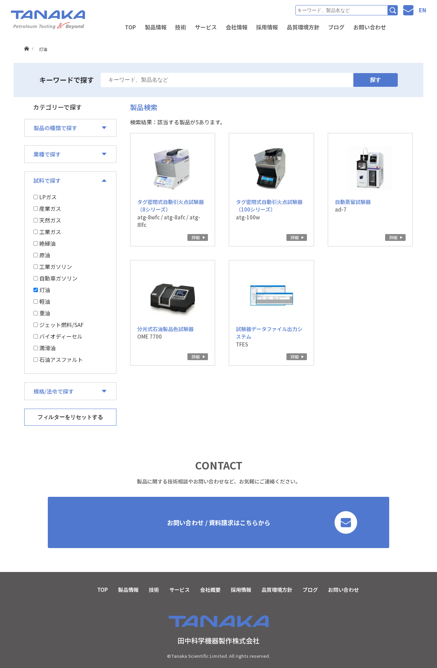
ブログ (336, 27)
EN (422, 10)
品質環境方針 (303, 27)
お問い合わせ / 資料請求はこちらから (218, 522)
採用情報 (267, 27)
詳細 (196, 237)
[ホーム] (26, 42)
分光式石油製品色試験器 (165, 328)
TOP (130, 27)
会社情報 (237, 27)
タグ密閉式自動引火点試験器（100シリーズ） (269, 205)
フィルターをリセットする (70, 417)
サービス (206, 27)
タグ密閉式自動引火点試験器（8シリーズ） (170, 205)
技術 (180, 27)
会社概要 (210, 589)
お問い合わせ (369, 27)
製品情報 (156, 27)
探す (375, 80)
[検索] (392, 10)
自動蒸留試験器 (353, 201)
